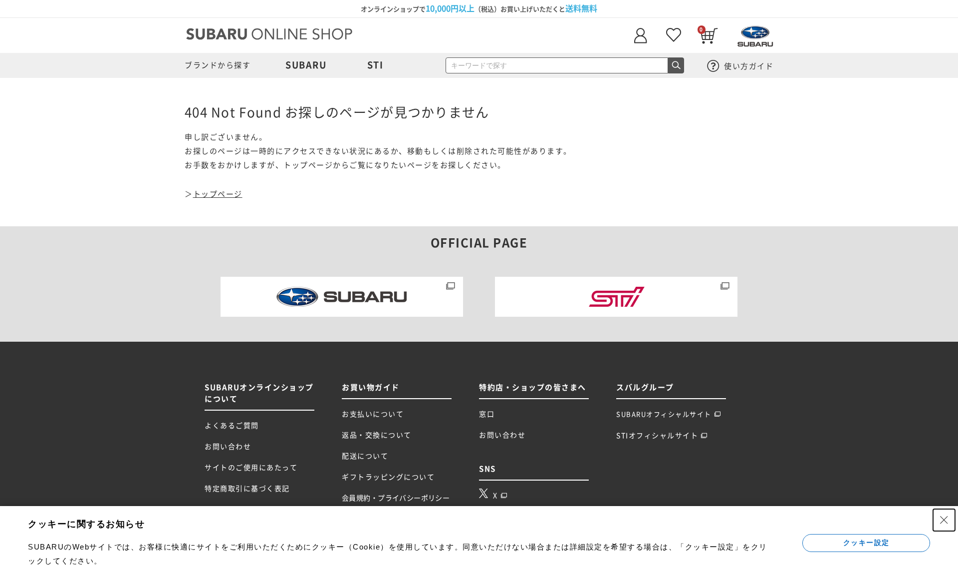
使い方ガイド (748, 66)
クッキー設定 (866, 543)
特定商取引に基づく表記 (247, 488)
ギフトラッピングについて (388, 477)
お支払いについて (373, 414)
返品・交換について (377, 435)
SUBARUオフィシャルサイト (664, 414)
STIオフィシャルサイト (657, 435)
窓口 (486, 414)
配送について (365, 456)
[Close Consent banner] (944, 520)
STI (375, 64)
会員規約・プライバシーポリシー (396, 498)
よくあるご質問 (232, 425)
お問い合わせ (228, 446)
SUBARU (305, 64)
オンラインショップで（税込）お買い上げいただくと (479, 8)
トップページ (217, 194)
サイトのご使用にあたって (251, 467)
